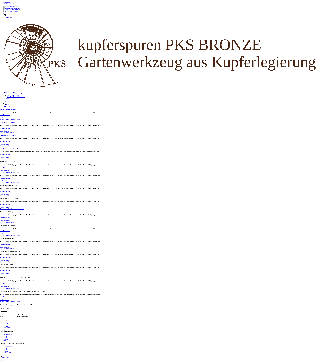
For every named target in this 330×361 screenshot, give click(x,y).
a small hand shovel (7, 122)
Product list (6, 2)
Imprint (5, 337)
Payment (5, 324)
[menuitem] (166, 2)
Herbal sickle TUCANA (8, 135)
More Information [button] (5, 115)
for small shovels (9, 148)
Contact (5, 339)
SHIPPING (6, 328)
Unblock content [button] (4, 118)
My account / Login (8, 3)
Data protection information (10, 336)
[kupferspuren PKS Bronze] (165, 89)
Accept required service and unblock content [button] (12, 119)
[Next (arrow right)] (2, 360)
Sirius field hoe (8, 109)
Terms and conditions (9, 334)
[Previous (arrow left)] (0, 360)
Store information (8, 323)
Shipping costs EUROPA (10, 326)
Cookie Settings (7, 340)
